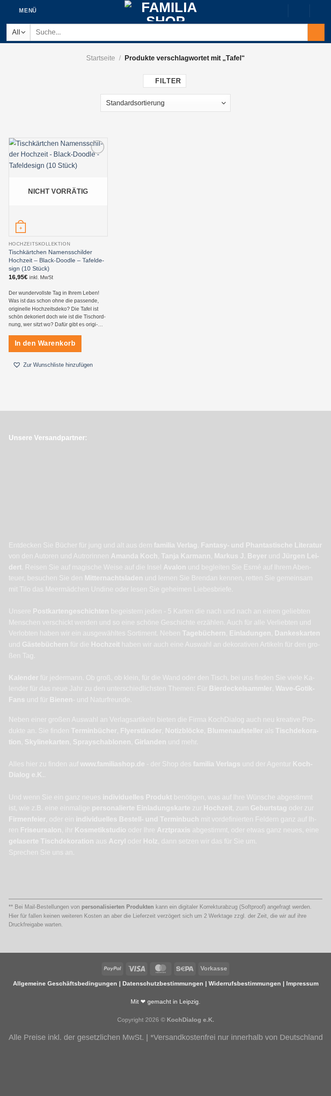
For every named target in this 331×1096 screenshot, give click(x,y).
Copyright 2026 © (165, 1019)
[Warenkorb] (320, 10)
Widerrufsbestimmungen (245, 983)
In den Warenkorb (45, 343)
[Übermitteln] (316, 32)
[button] (53, 365)
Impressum (302, 983)
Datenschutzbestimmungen (162, 983)
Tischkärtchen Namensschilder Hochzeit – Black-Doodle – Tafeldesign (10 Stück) (56, 260)
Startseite (100, 58)
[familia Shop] (166, 11)
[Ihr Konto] (298, 10)
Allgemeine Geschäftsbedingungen (65, 983)
